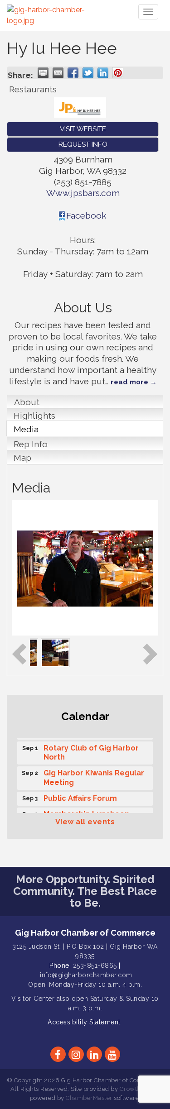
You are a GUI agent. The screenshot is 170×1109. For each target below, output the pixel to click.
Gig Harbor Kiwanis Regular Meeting (94, 775)
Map (22, 458)
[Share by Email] (58, 72)
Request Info (82, 144)
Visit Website (83, 129)
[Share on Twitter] (88, 72)
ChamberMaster (89, 1098)
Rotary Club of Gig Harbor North (91, 750)
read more (129, 382)
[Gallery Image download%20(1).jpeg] (102, 652)
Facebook (86, 215)
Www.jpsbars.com (83, 193)
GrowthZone (138, 1088)
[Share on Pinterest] (117, 72)
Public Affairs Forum (80, 796)
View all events (85, 821)
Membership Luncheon (86, 812)
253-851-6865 (95, 965)
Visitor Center (32, 998)
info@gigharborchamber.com (86, 975)
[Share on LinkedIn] (102, 72)
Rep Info (31, 444)
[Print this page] (43, 72)
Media (26, 429)
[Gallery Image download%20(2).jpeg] (70, 652)
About (26, 402)
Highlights (34, 416)
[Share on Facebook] (73, 72)
